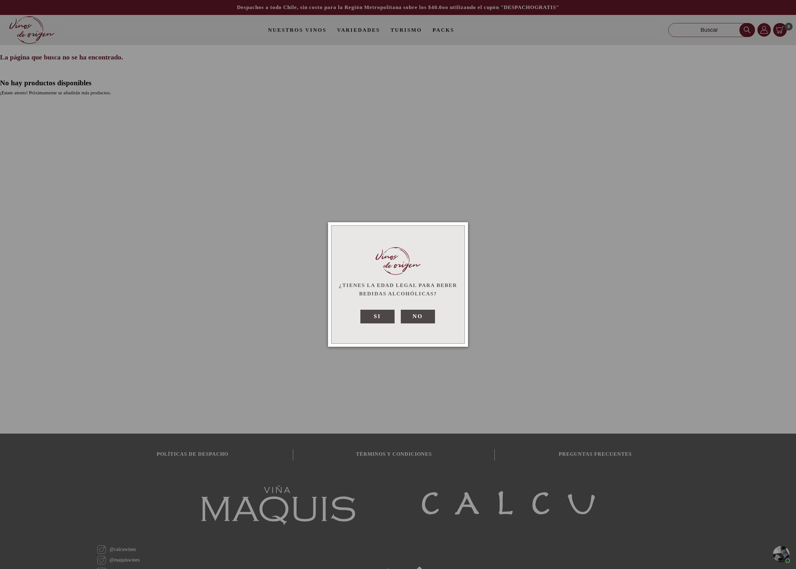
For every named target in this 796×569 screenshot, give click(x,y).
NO (418, 316)
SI (377, 316)
